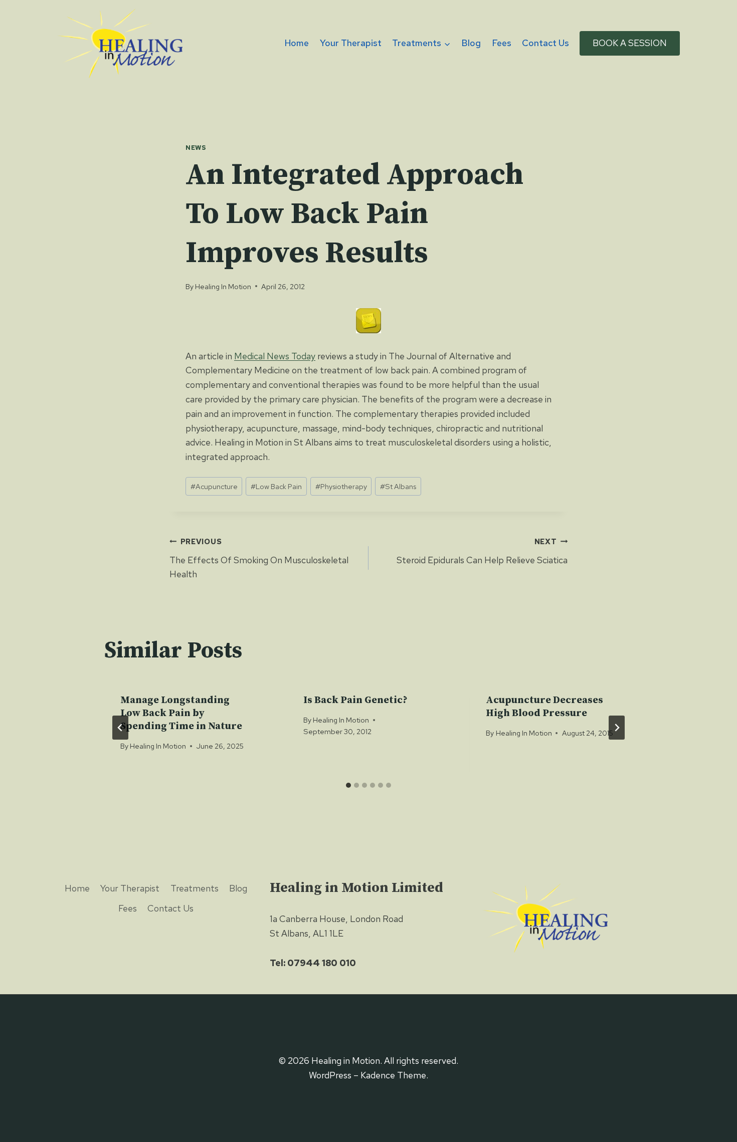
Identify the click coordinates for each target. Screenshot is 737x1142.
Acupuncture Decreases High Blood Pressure (544, 707)
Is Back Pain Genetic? (355, 700)
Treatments (194, 888)
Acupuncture (214, 486)
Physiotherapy (341, 486)
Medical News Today (274, 356)
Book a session (630, 43)
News (196, 147)
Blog (471, 43)
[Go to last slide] (120, 728)
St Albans (398, 486)
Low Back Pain (276, 486)
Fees (501, 43)
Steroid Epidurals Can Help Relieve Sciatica (482, 551)
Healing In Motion (223, 286)
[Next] (617, 728)
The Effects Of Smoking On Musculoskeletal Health (258, 558)
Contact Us (545, 43)
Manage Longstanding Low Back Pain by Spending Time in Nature (181, 713)
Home (297, 43)
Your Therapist (351, 43)
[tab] (348, 785)
